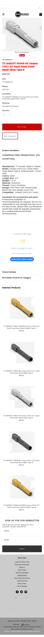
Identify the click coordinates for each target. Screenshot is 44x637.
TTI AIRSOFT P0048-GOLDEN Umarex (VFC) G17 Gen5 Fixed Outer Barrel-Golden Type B (21, 506)
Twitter (21, 591)
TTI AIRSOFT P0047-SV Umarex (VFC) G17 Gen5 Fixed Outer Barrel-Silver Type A (21, 417)
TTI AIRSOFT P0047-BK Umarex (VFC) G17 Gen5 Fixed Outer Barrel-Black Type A (21, 372)
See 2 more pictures (22, 52)
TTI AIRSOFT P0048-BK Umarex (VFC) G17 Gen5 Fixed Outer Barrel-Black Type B (21, 461)
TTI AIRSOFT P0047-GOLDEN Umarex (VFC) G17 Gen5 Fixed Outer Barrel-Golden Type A (21, 327)
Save (23, 55)
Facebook (17, 591)
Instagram (25, 591)
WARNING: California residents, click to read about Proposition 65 (22, 631)
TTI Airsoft (7, 60)
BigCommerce (26, 624)
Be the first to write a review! (21, 259)
